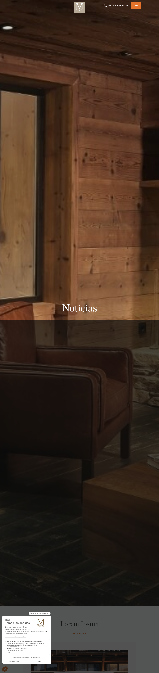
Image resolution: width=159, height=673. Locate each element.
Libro (136, 5)
